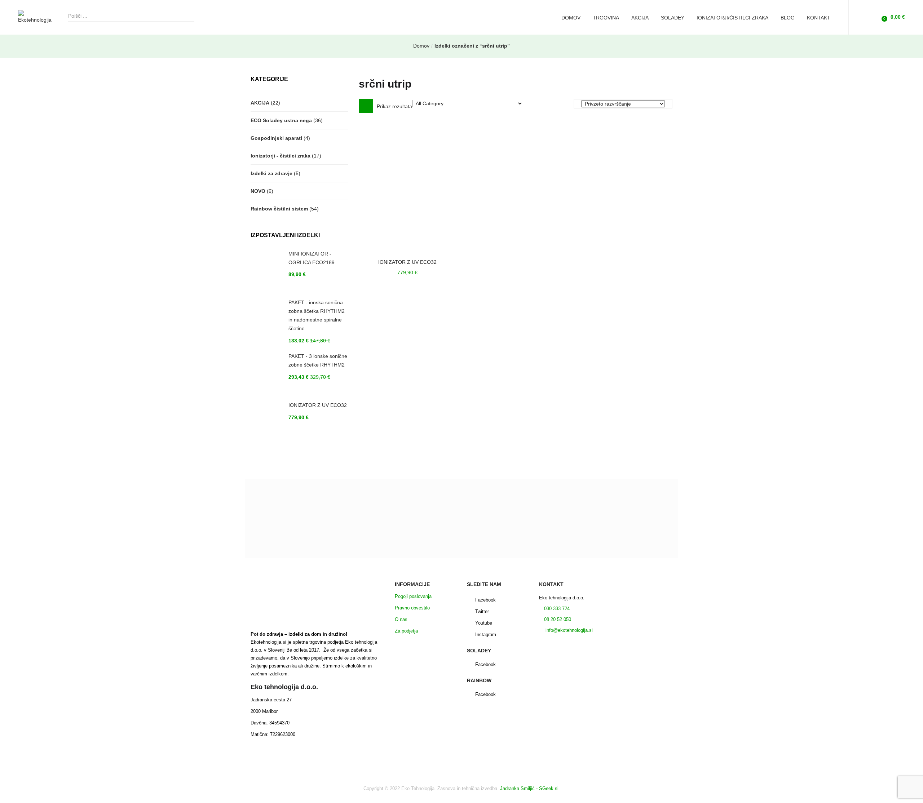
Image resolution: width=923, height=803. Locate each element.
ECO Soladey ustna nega (281, 120)
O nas (401, 619)
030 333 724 (556, 608)
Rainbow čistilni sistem (279, 209)
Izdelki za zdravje (271, 173)
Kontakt (818, 18)
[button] (892, 17)
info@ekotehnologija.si (568, 630)
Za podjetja (406, 631)
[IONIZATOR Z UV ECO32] (407, 186)
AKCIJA (640, 18)
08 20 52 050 (558, 619)
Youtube (483, 623)
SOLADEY (672, 18)
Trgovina (606, 18)
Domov (570, 18)
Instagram (485, 634)
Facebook (485, 600)
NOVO (258, 191)
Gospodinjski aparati (276, 138)
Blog (788, 18)
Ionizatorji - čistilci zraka (280, 156)
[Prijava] (871, 17)
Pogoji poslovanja (413, 596)
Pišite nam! (461, 552)
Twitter (482, 611)
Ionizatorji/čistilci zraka (732, 18)
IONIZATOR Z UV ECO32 (407, 262)
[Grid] (366, 106)
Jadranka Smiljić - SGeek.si (530, 788)
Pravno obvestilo (412, 608)
